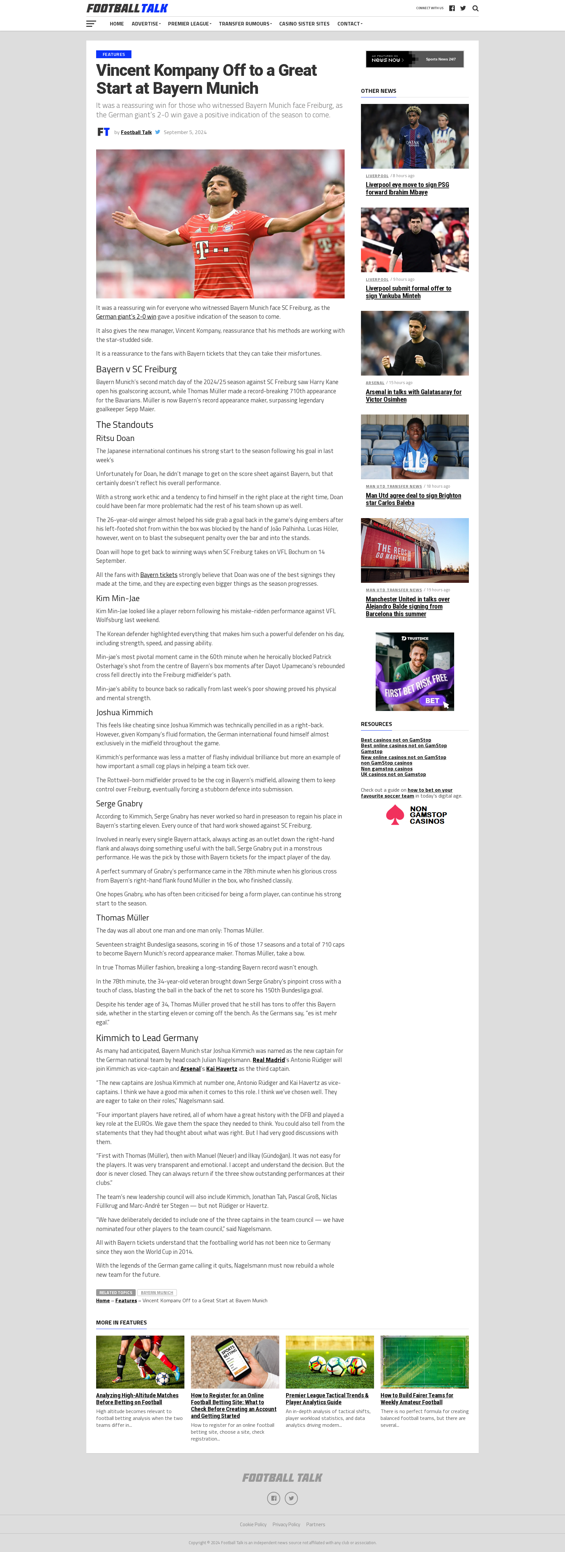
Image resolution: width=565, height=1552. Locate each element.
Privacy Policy (286, 1524)
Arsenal (190, 1068)
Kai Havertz (221, 1068)
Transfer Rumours (244, 23)
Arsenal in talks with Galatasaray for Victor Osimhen (414, 395)
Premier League (188, 23)
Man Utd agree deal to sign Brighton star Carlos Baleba (413, 499)
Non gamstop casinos (387, 768)
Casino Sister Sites (304, 23)
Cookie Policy (253, 1524)
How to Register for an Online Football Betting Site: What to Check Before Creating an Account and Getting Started (234, 1406)
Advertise (145, 23)
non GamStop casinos (386, 763)
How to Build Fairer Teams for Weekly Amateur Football (417, 1399)
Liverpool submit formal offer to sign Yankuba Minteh (409, 292)
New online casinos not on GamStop (403, 757)
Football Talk (136, 132)
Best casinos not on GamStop (396, 740)
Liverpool (377, 176)
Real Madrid (269, 1059)
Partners (315, 1524)
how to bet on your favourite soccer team (407, 793)
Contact (348, 23)
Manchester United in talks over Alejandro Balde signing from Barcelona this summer (408, 607)
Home (117, 23)
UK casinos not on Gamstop (393, 774)
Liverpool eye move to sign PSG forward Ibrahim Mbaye (407, 188)
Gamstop (372, 751)
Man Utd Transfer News (394, 486)
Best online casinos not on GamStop (404, 745)
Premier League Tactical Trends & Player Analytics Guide (327, 1399)
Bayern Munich (157, 1292)
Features (126, 1300)
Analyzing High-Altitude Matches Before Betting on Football (137, 1399)
